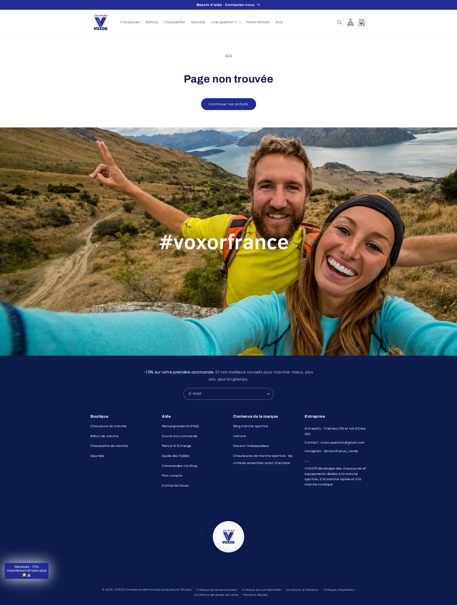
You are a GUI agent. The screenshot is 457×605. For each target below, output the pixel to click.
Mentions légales (255, 595)
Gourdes (97, 456)
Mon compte (172, 475)
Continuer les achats (228, 104)
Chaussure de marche (108, 426)
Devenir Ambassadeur (251, 446)
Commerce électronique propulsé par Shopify (159, 589)
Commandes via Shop (179, 466)
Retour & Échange (176, 446)
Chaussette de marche (109, 446)
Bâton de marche (104, 436)
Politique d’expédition (339, 590)
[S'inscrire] (267, 394)
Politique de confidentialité (261, 590)
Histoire (239, 436)
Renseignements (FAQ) (180, 426)
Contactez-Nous (175, 485)
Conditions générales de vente (216, 595)
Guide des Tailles (175, 456)
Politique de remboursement (217, 590)
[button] (226, 22)
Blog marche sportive (250, 426)
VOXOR (119, 589)
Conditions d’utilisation (302, 590)
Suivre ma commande (179, 436)
